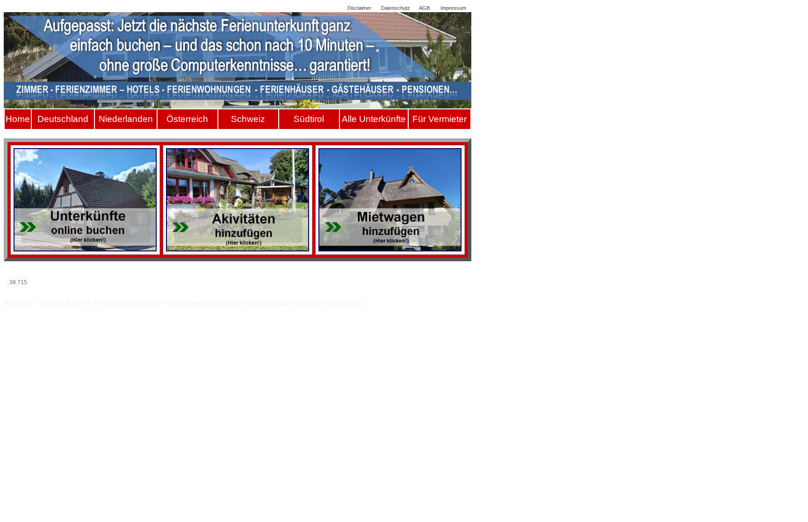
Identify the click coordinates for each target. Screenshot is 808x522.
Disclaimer (359, 8)
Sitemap (328, 8)
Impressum (453, 8)
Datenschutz (395, 8)
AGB (424, 8)
